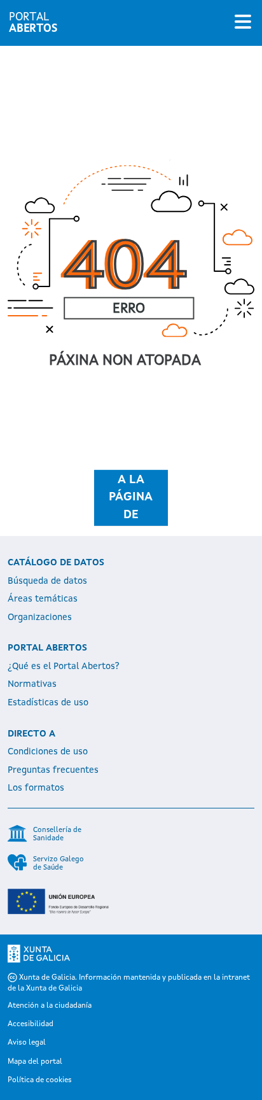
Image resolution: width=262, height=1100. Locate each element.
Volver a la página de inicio (130, 498)
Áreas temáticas (43, 599)
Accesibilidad (30, 1024)
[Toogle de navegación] (242, 23)
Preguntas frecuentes (53, 770)
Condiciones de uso (48, 751)
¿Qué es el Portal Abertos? (64, 666)
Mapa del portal (35, 1062)
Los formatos (36, 788)
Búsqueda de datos (47, 581)
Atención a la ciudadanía (50, 1006)
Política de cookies (40, 1080)
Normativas (32, 684)
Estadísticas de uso (48, 702)
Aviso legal (27, 1043)
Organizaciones (40, 617)
